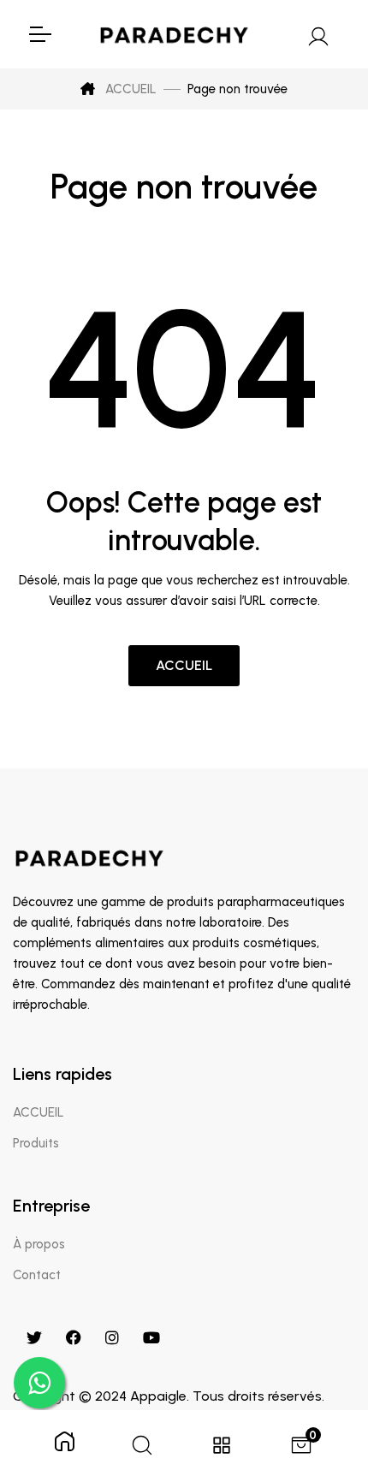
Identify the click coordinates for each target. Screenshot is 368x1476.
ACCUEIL (129, 89)
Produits (36, 1143)
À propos (39, 1244)
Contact (37, 1275)
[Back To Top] (320, 1374)
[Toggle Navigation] (39, 34)
